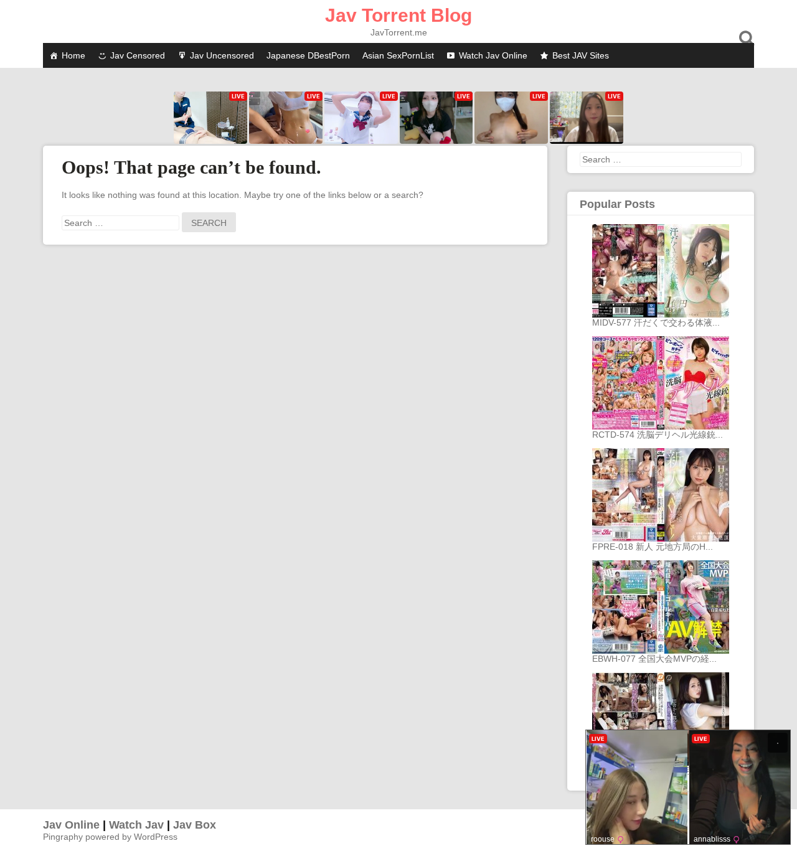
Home (73, 55)
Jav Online (71, 825)
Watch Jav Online (493, 55)
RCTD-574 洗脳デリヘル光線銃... (657, 435)
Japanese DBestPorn (308, 55)
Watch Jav (136, 825)
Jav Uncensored (222, 55)
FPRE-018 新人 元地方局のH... (652, 547)
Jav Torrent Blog (398, 15)
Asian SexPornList (398, 55)
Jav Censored (137, 55)
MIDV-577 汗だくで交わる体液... (656, 322)
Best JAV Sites (580, 55)
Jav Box (194, 825)
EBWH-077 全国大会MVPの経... (654, 659)
